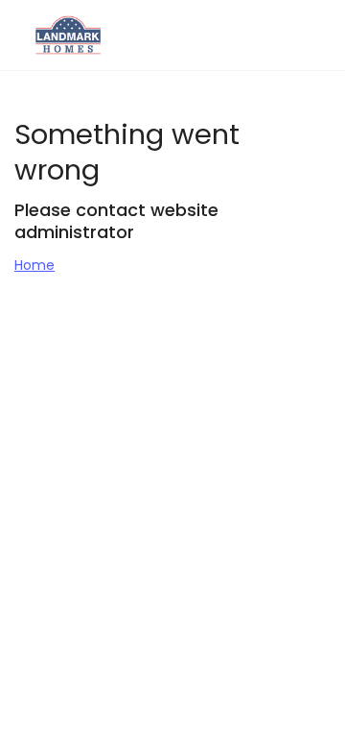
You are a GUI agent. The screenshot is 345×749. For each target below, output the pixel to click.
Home (34, 265)
